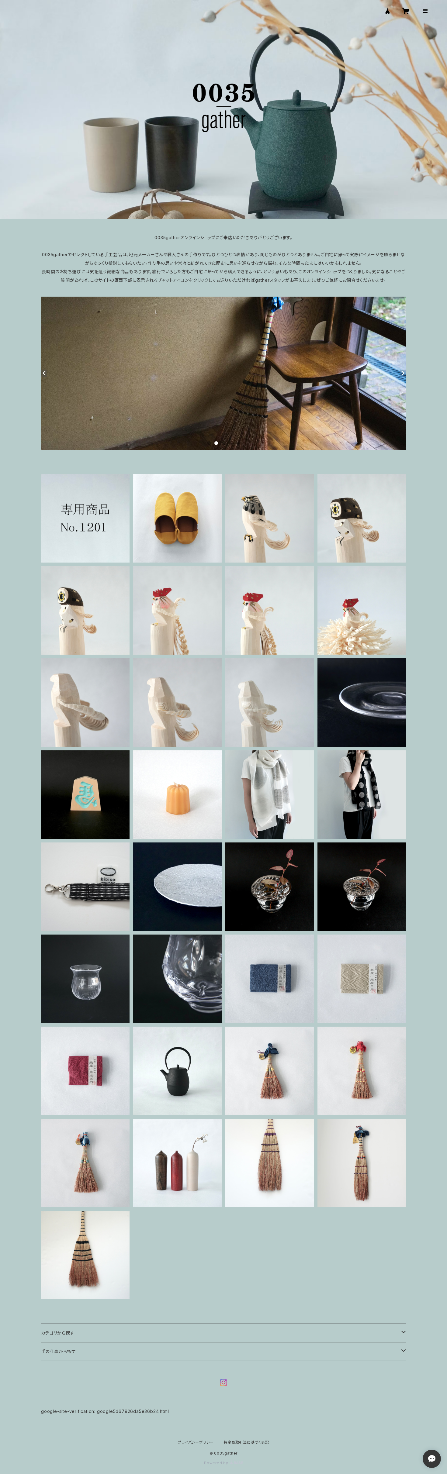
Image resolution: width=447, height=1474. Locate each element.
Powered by (217, 1463)
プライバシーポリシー (196, 1442)
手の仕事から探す (58, 1351)
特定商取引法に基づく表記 (246, 1442)
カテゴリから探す (57, 1332)
